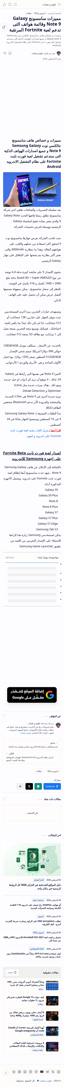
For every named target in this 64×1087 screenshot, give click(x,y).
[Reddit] (13, 1071)
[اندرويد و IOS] (53, 771)
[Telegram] (47, 1071)
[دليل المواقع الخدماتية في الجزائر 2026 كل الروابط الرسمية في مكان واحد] (32, 859)
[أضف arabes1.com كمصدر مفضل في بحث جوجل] (32, 695)
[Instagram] (30, 1071)
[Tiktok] (25, 1071)
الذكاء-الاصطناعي (37, 949)
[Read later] (10, 53)
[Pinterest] (19, 1071)
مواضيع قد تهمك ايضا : (48, 557)
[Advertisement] (32, 99)
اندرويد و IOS (38, 932)
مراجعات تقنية (38, 900)
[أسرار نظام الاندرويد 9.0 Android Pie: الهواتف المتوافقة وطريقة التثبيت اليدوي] (32, 756)
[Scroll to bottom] (6, 1073)
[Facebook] (58, 1071)
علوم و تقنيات (49, 4)
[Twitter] (53, 1071)
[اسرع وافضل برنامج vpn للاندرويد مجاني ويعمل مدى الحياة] (32, 744)
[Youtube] (41, 1071)
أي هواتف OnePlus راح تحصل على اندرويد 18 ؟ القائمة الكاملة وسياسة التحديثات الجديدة (35, 906)
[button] (59, 4)
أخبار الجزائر (39, 880)
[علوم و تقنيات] (43, 53)
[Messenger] (36, 1071)
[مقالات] (39, 771)
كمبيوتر (41, 916)
